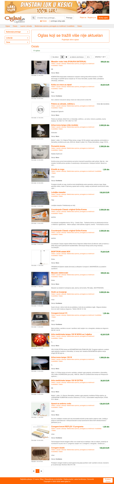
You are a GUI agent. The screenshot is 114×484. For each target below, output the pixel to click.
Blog (41, 479)
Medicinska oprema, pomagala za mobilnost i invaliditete (54, 26)
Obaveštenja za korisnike (53, 479)
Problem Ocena (108, 480)
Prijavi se (83, 17)
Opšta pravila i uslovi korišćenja (75, 479)
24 (88, 57)
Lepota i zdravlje (26, 26)
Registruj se (92, 17)
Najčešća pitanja (26, 479)
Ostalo (15, 26)
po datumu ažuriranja (76, 57)
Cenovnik (90, 479)
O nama (36, 479)
